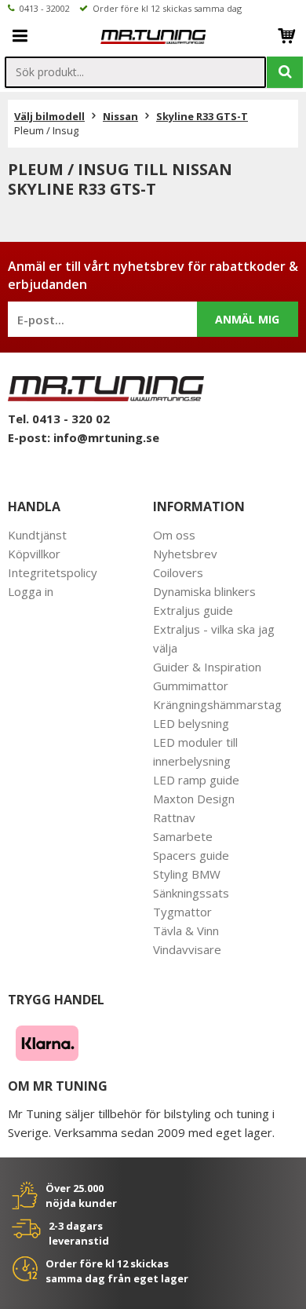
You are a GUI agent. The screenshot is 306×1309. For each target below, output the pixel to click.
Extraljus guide (193, 610)
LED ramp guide (196, 780)
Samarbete (183, 836)
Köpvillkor (34, 553)
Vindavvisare (187, 949)
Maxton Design (194, 798)
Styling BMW (186, 874)
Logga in (30, 591)
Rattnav (174, 817)
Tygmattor (182, 912)
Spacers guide (191, 855)
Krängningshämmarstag (217, 704)
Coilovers (178, 572)
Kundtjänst (37, 535)
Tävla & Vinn (186, 930)
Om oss (174, 535)
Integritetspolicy (52, 572)
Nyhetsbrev (185, 553)
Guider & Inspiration (207, 667)
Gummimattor (190, 685)
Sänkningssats (191, 893)
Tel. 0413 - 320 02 (59, 418)
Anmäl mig (247, 319)
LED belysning (191, 723)
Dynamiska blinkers (204, 591)
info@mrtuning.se (106, 437)
